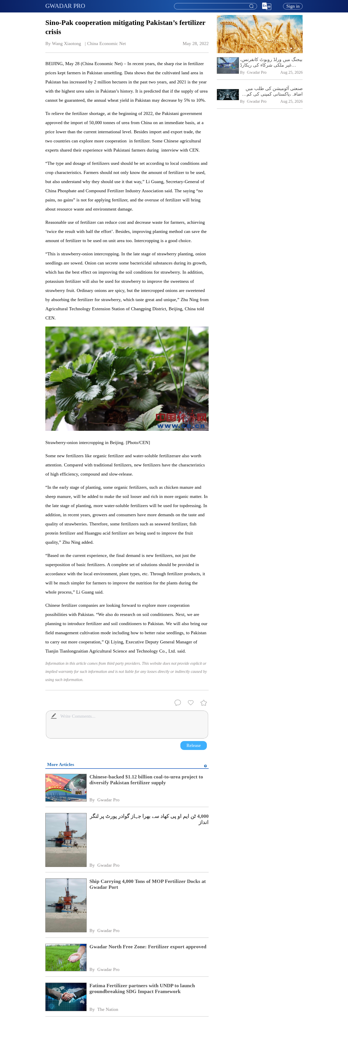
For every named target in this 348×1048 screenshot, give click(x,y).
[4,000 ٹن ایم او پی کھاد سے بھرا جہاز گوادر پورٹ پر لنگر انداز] (65, 840)
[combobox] (215, 6)
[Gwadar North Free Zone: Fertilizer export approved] (65, 958)
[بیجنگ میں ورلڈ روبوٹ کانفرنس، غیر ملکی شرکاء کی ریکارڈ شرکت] (227, 66)
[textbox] (215, 6)
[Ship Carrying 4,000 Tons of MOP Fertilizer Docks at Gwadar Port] (65, 905)
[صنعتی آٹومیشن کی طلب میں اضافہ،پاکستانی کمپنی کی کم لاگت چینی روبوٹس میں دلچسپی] (227, 95)
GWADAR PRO (65, 6)
